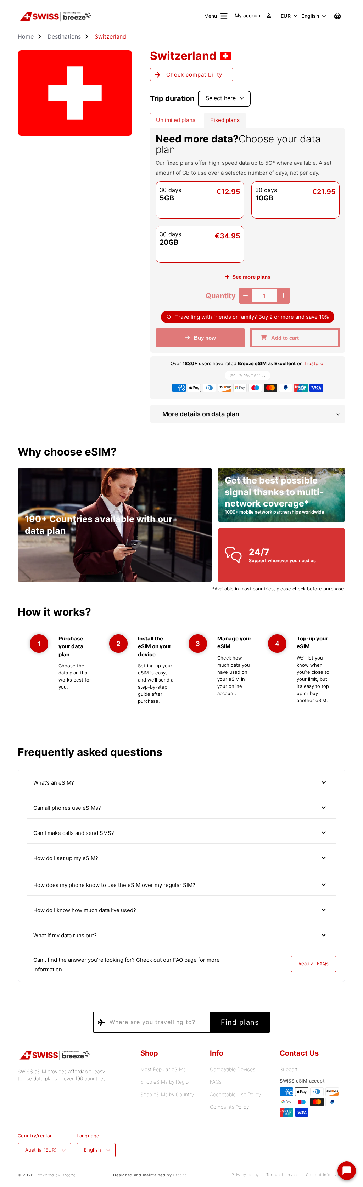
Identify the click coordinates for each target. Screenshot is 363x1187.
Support (289, 1069)
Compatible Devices (232, 1069)
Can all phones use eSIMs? (180, 808)
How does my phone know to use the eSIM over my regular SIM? (180, 885)
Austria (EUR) (41, 1150)
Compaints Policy (229, 1107)
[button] (216, 16)
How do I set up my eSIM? (180, 858)
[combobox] (151, 1022)
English (310, 16)
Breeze (180, 1174)
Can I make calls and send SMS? (180, 833)
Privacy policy (245, 1174)
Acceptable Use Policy (235, 1094)
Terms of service (282, 1174)
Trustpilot (314, 363)
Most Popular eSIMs (163, 1069)
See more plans (251, 277)
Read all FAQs (313, 963)
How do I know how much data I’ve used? (180, 910)
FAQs (216, 1082)
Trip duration (172, 98)
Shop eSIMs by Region (165, 1082)
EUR (286, 16)
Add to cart (285, 338)
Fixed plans (225, 120)
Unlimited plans (175, 120)
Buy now (205, 338)
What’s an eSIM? (180, 782)
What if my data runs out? (180, 935)
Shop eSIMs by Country (167, 1094)
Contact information (325, 1174)
